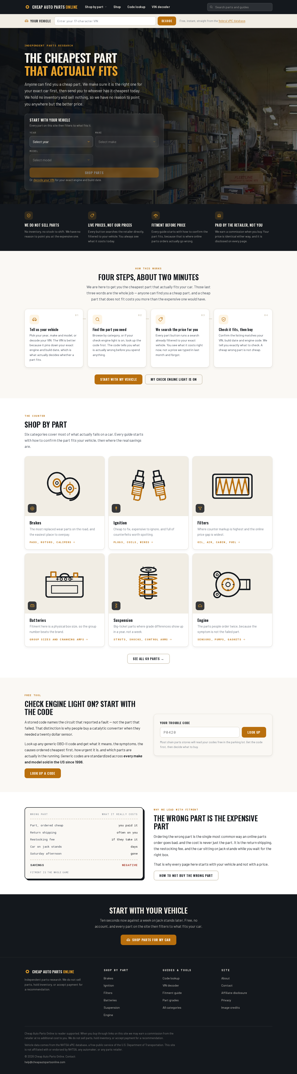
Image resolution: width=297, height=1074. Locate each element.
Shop (117, 7)
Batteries (110, 1000)
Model (34, 151)
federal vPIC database (232, 21)
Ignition (109, 985)
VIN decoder (161, 7)
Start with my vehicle (118, 379)
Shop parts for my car (151, 939)
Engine (108, 1015)
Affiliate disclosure (234, 993)
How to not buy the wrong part (186, 875)
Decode (167, 21)
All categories (172, 1007)
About (225, 978)
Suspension (112, 1007)
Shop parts (94, 172)
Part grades (171, 1000)
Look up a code (42, 773)
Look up (253, 732)
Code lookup (136, 7)
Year (33, 132)
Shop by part (94, 7)
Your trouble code (175, 722)
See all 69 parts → (148, 658)
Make (98, 132)
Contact (227, 985)
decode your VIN (43, 180)
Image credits (230, 1007)
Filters (108, 993)
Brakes (108, 978)
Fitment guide (172, 993)
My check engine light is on (174, 379)
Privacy (226, 1000)
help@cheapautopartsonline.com (45, 1062)
